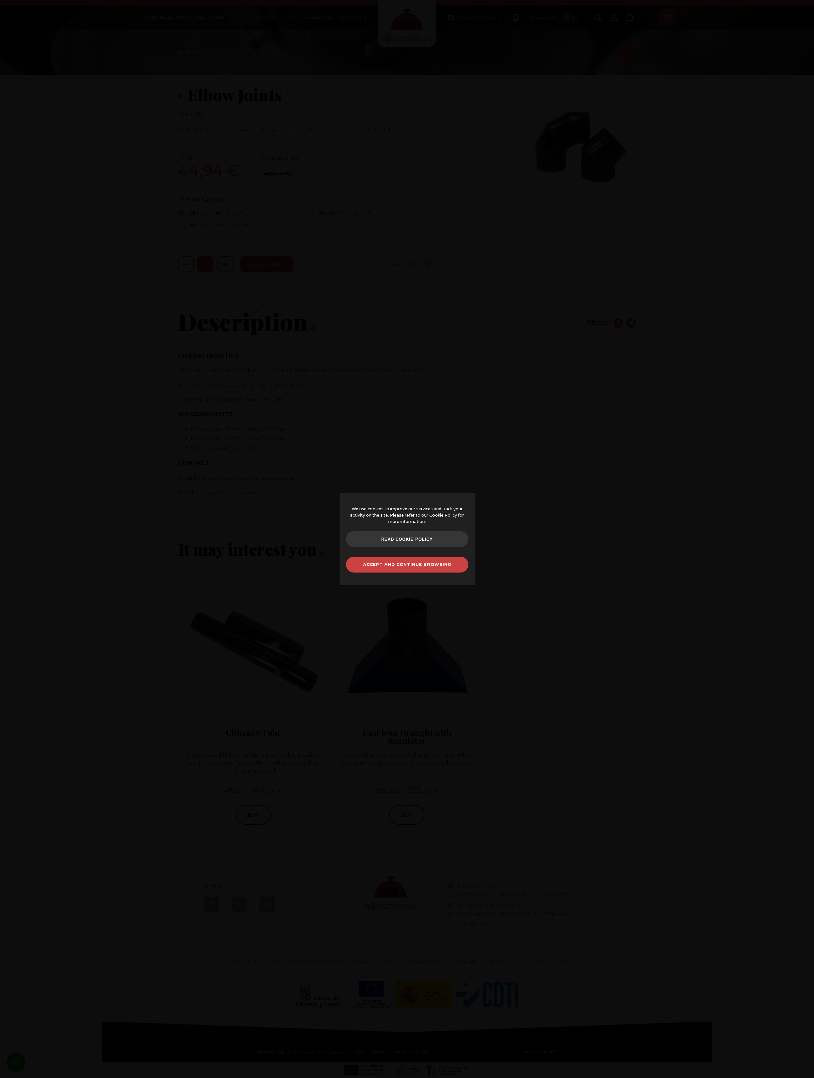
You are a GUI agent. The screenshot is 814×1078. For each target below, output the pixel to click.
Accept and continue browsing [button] (407, 564)
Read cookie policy (407, 539)
